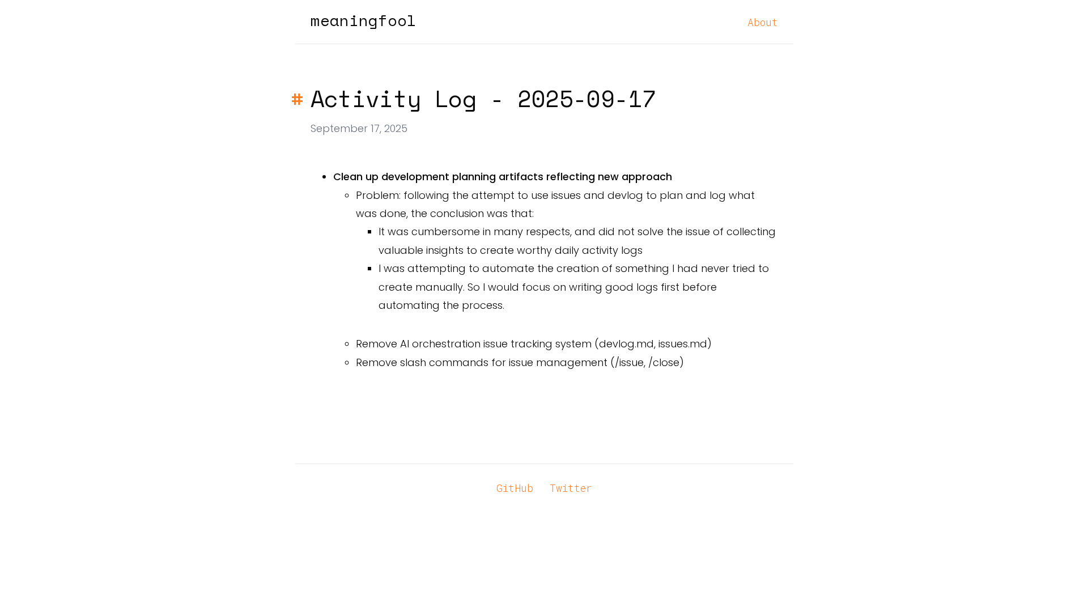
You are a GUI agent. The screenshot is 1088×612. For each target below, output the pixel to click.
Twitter (571, 488)
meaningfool (363, 20)
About (762, 22)
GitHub (514, 488)
